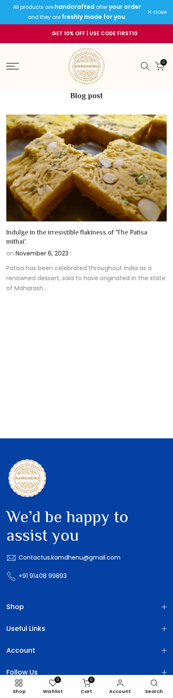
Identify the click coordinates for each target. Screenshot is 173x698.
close (159, 12)
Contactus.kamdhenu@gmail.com (69, 557)
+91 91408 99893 (42, 576)
